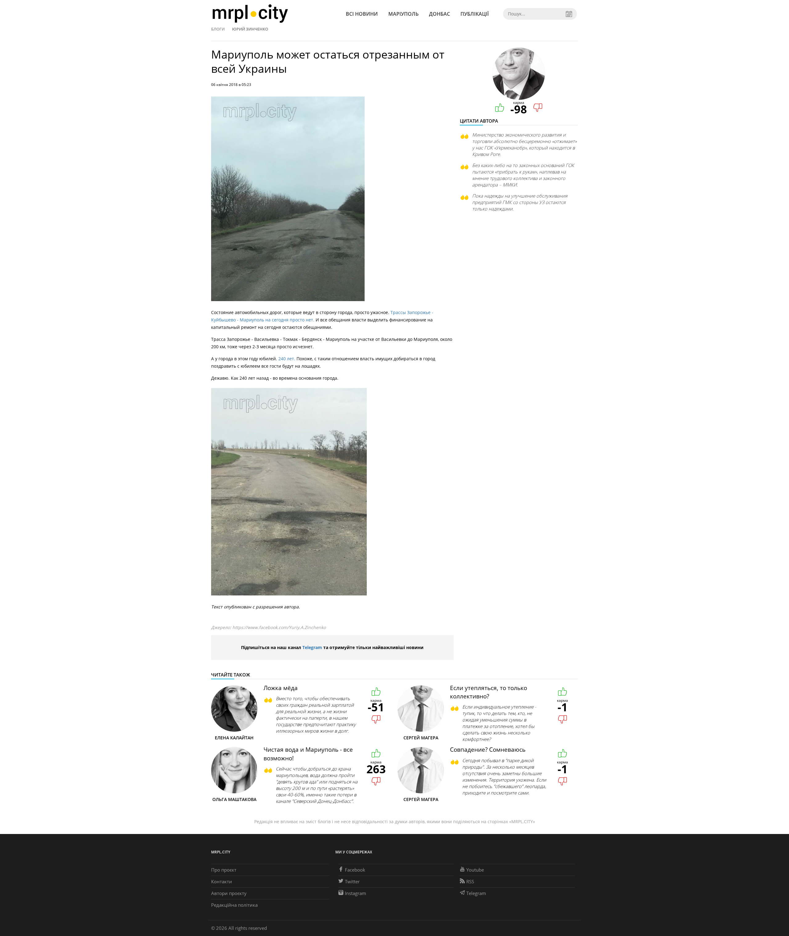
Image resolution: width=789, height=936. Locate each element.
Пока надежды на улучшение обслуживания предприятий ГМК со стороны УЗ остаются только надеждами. (519, 202)
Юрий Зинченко (250, 29)
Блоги (218, 29)
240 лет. (287, 359)
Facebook (355, 870)
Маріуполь (403, 13)
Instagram (355, 893)
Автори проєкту (229, 893)
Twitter (352, 881)
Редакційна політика (234, 905)
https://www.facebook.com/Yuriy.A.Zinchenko (279, 627)
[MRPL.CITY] (250, 13)
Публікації (474, 13)
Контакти (221, 881)
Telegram (312, 647)
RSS (470, 881)
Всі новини (362, 13)
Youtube (475, 870)
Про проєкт (223, 870)
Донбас (439, 13)
